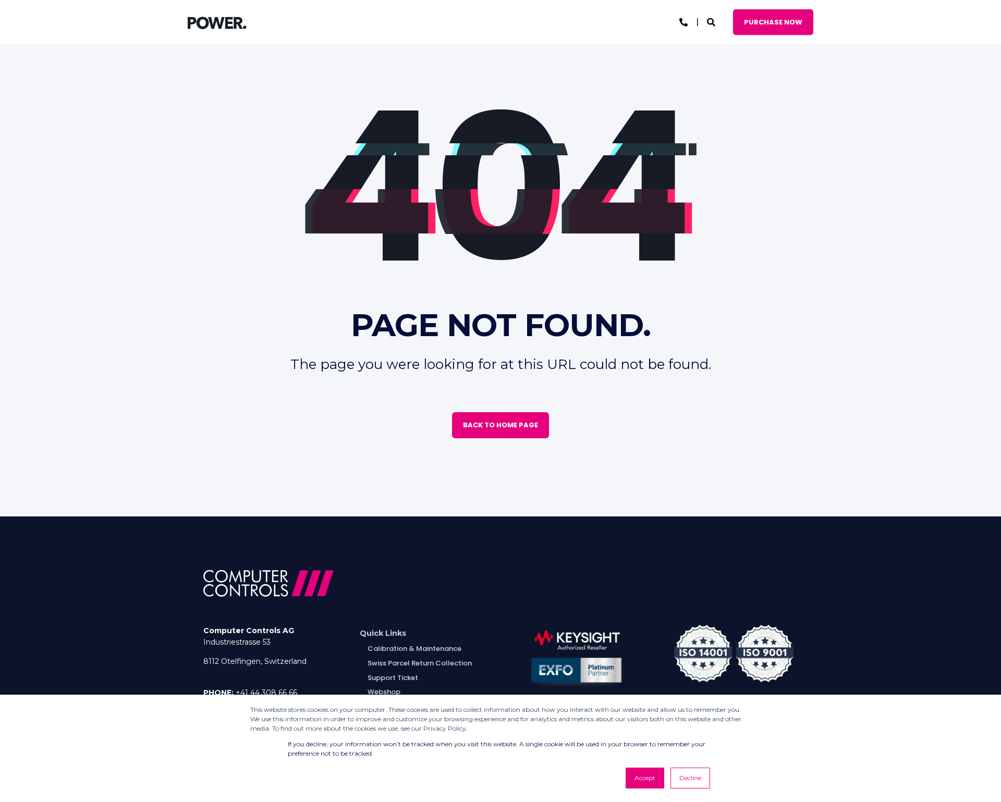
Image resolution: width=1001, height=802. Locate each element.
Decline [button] (690, 778)
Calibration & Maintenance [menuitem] (414, 648)
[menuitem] (383, 633)
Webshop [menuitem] (384, 692)
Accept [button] (644, 778)
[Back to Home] (217, 22)
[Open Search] (712, 22)
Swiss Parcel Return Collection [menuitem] (420, 663)
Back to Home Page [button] (500, 425)
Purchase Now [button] (773, 22)
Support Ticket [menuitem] (393, 678)
